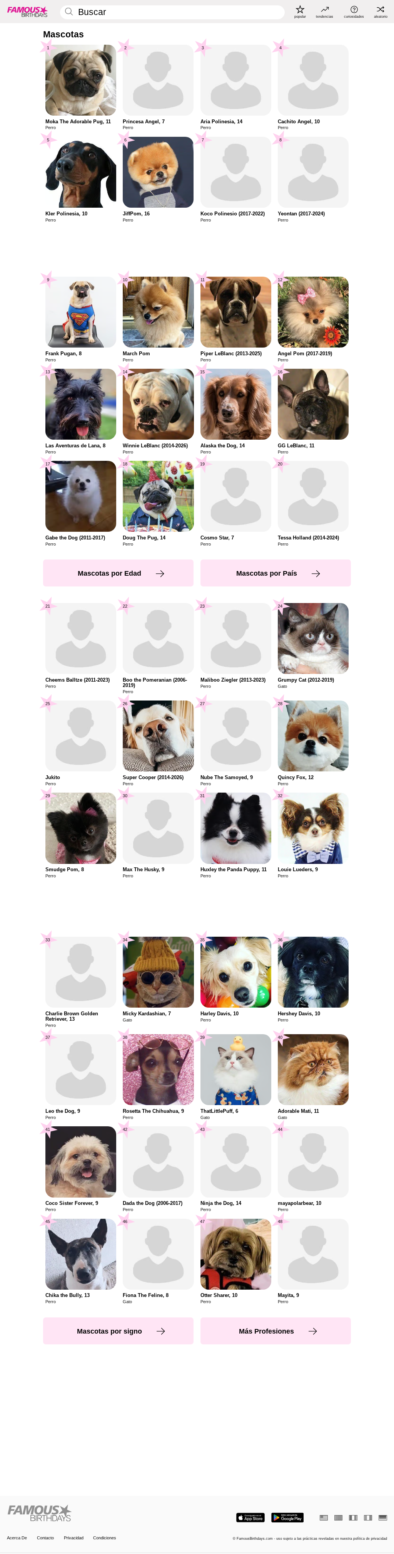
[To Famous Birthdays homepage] (28, 11)
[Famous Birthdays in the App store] (250, 1517)
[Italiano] (368, 1517)
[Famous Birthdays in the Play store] (287, 1517)
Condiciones (104, 1538)
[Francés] (353, 1517)
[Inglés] (324, 1517)
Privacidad (73, 1538)
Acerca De (17, 1538)
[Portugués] (338, 1517)
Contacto (45, 1538)
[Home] (100, 1513)
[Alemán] (383, 1517)
